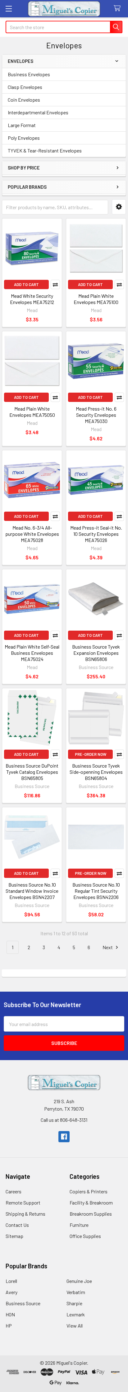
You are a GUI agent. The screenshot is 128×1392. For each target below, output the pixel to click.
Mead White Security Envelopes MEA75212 (32, 299)
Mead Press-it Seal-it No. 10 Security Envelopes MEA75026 (96, 534)
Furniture (79, 1225)
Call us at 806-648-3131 (64, 1120)
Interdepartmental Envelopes (38, 112)
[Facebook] (64, 1136)
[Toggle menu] (8, 8)
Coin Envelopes (24, 100)
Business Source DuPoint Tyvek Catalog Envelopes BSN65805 (32, 772)
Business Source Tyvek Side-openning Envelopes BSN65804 (96, 772)
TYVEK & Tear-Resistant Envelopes (45, 150)
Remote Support (23, 1202)
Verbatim (75, 1292)
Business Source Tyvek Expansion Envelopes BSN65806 (96, 653)
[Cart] (118, 8)
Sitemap (14, 1236)
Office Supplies (85, 1236)
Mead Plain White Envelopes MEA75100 (96, 299)
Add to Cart (26, 284)
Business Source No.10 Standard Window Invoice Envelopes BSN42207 (32, 891)
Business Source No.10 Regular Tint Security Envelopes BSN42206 (96, 891)
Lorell (11, 1281)
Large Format (22, 125)
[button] (119, 206)
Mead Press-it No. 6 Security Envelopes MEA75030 (96, 415)
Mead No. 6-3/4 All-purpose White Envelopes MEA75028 (32, 534)
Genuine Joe (79, 1281)
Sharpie (74, 1303)
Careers (13, 1191)
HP (9, 1325)
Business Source (23, 1303)
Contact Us (17, 1225)
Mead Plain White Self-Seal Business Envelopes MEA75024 (32, 653)
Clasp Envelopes (25, 87)
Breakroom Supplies (91, 1214)
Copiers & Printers (88, 1191)
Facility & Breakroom (91, 1202)
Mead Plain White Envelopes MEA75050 (32, 412)
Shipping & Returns (25, 1214)
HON (10, 1314)
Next (108, 947)
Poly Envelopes (24, 138)
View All (74, 1325)
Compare (55, 284)
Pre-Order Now (90, 754)
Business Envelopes (29, 74)
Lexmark (75, 1314)
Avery (11, 1292)
